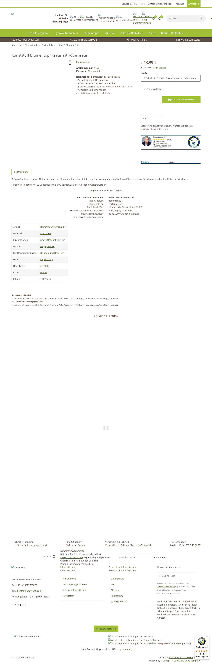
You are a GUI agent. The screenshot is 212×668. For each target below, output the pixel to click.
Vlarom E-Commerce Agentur (185, 657)
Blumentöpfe (94, 71)
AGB (113, 584)
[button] (129, 3)
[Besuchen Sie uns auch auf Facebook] (48, 556)
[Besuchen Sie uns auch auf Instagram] (51, 556)
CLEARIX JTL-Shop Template (186, 660)
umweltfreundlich (49, 239)
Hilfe (142, 3)
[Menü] (207, 637)
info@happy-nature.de (31, 590)
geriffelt (44, 265)
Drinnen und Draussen (52, 252)
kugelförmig (46, 259)
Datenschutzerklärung (71, 557)
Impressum (117, 595)
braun (43, 272)
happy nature (83, 62)
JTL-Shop (165, 660)
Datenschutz (117, 578)
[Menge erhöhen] (143, 112)
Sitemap (115, 590)
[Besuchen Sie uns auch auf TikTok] (54, 556)
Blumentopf (46, 226)
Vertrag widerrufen (106, 628)
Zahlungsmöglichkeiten (75, 584)
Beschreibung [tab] (21, 171)
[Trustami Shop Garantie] (137, 18)
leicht (62, 239)
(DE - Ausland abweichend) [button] (117, 531)
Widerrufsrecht (119, 601)
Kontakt (180, 3)
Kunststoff (45, 233)
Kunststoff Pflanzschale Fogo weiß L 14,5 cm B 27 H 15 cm (42, 519)
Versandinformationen (74, 590)
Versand (162, 67)
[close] (70, 62)
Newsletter (68, 595)
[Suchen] (202, 18)
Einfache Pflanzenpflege (160, 3)
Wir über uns (69, 578)
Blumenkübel (59, 226)
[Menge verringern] (143, 99)
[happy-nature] (31, 18)
